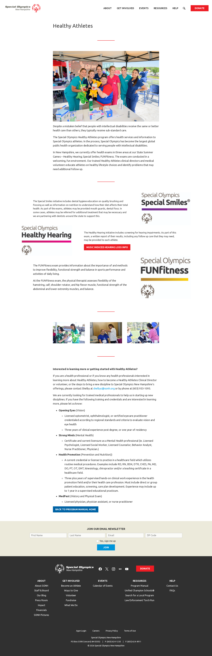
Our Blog (41, 595)
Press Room (41, 600)
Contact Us (172, 585)
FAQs (172, 590)
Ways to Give (71, 590)
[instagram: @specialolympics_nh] (113, 569)
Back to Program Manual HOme (75, 509)
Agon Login (81, 631)
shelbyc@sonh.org (104, 388)
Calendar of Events (103, 585)
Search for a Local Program (139, 595)
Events (144, 8)
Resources (160, 8)
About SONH (41, 585)
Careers (96, 631)
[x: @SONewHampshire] (106, 569)
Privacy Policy (112, 631)
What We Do (71, 605)
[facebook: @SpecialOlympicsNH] (100, 569)
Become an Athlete (71, 585)
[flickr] (120, 569)
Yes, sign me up (108, 541)
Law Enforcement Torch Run (139, 600)
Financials (41, 610)
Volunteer (71, 595)
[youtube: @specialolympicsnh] (126, 569)
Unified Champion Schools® (139, 590)
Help (175, 8)
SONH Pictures (41, 615)
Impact (41, 605)
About (107, 8)
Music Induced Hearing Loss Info (107, 247)
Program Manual (139, 585)
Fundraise (71, 600)
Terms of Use (130, 631)
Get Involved (125, 8)
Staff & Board (41, 590)
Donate (200, 8)
